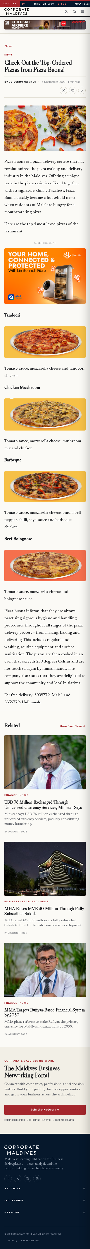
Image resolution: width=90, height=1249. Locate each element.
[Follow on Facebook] (8, 1178)
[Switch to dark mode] (66, 11)
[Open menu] (82, 11)
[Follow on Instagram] (27, 1178)
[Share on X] (63, 90)
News (8, 46)
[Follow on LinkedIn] (37, 1178)
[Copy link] (82, 90)
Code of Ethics (30, 1240)
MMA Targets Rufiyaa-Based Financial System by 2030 (44, 1012)
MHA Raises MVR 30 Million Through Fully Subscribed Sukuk (44, 911)
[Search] (74, 11)
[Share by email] (72, 90)
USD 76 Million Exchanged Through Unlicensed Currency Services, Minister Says (43, 804)
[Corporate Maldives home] (16, 11)
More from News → (73, 726)
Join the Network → (44, 1109)
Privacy (12, 1240)
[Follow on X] (17, 1178)
